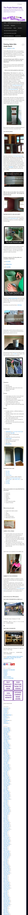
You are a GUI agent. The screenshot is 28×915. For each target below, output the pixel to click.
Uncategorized (6, 720)
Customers (14, 656)
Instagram (6, 674)
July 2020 (5, 786)
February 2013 (6, 897)
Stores (5, 719)
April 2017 (6, 834)
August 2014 (6, 874)
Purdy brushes (9, 438)
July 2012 (5, 907)
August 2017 (6, 830)
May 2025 (5, 733)
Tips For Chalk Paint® (8, 28)
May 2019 (5, 803)
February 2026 (6, 728)
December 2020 (7, 780)
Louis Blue (8, 267)
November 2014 (7, 870)
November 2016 (7, 841)
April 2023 (6, 752)
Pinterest (5, 672)
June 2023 (6, 749)
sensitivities (6, 658)
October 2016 (6, 842)
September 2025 (7, 730)
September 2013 (7, 888)
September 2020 (7, 784)
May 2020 (5, 789)
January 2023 (6, 756)
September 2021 (7, 769)
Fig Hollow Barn (18, 35)
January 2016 (6, 852)
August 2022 (6, 760)
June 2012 (6, 908)
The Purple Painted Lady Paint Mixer (10, 30)
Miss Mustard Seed (7, 715)
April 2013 (6, 894)
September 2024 (7, 738)
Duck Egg (11, 167)
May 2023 (5, 751)
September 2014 (7, 873)
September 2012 (7, 904)
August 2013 (6, 889)
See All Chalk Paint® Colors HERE (10, 33)
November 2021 (7, 767)
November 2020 (7, 781)
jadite (15, 657)
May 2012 (5, 910)
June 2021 (6, 771)
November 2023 (7, 745)
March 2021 (6, 775)
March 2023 (6, 754)
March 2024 (6, 743)
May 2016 (5, 848)
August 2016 (6, 845)
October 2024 (6, 737)
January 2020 (6, 793)
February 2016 (6, 851)
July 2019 (5, 800)
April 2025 (6, 734)
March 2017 (6, 836)
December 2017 (7, 825)
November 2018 (7, 811)
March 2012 (6, 912)
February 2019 (6, 807)
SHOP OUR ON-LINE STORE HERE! (14, 22)
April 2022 (6, 763)
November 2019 (7, 796)
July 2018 (5, 815)
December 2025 (7, 729)
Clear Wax (12, 433)
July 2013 (5, 890)
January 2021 (6, 778)
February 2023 (6, 755)
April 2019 (6, 804)
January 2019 (6, 808)
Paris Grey (8, 473)
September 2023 (7, 748)
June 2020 (6, 788)
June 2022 (6, 762)
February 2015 (6, 866)
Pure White (8, 261)
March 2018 (6, 821)
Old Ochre (20, 305)
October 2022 (6, 759)
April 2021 (6, 774)
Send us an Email (7, 676)
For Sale (5, 710)
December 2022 (7, 758)
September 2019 (7, 799)
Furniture (5, 712)
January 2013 (6, 899)
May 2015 (5, 862)
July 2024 (5, 740)
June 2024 (6, 741)
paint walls (19, 657)
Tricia (14, 48)
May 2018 (5, 818)
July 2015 (5, 859)
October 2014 (6, 871)
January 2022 (6, 766)
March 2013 (6, 896)
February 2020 (6, 792)
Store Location (6, 25)
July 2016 (5, 847)
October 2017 (6, 827)
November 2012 (7, 901)
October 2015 (6, 856)
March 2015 (6, 864)
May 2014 (5, 878)
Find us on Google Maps (9, 678)
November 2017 (7, 826)
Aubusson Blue (8, 475)
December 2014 (7, 868)
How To (17, 656)
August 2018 (6, 814)
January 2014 (6, 884)
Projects (21, 656)
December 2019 (7, 795)
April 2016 (6, 849)
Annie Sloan (9, 656)
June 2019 (6, 801)
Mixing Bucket (8, 444)
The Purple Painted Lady (13, 7)
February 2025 (6, 736)
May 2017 (5, 833)
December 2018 (7, 810)
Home (5, 22)
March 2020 (6, 790)
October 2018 (6, 812)
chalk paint (12, 657)
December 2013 (7, 885)
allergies (8, 657)
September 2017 (7, 829)
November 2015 (7, 855)
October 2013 (6, 886)
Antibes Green (9, 264)
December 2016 (7, 840)
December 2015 (7, 853)
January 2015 (6, 867)
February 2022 (6, 764)
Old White (15, 353)
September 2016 (7, 844)
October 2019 (6, 797)
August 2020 (6, 785)
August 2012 (6, 905)
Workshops (13, 25)
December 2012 (7, 900)
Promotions (6, 717)
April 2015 (6, 863)
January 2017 (6, 838)
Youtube (5, 675)
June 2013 (6, 892)
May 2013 (5, 893)
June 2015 (6, 860)
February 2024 (6, 744)
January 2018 (6, 823)
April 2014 (6, 879)
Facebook (5, 671)
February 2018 (6, 822)
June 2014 (6, 877)
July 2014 (5, 875)
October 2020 (6, 782)
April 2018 (6, 819)
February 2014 (6, 882)
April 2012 (6, 911)
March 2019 (6, 806)
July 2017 (5, 832)
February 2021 (6, 777)
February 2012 (6, 914)
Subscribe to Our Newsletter (9, 669)
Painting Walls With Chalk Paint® (10, 45)
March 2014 (6, 881)
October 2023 (6, 747)
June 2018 (6, 816)
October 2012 (6, 903)
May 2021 (5, 773)
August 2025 (6, 732)
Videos (15, 28)
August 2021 (6, 770)
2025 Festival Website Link (8, 35)
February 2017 (6, 837)
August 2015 (6, 858)
